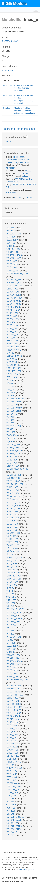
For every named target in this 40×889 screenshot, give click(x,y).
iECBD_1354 (12, 264)
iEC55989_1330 (14, 254)
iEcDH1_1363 (13, 270)
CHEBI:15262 (18, 156)
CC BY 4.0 (28, 197)
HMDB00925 (11, 192)
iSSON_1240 (12, 364)
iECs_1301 (11, 322)
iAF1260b (11, 392)
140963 (28, 170)
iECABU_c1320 (14, 257)
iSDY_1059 (12, 358)
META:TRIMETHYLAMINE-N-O (21, 185)
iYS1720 (10, 416)
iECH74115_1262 (15, 285)
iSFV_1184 (11, 361)
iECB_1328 (12, 260)
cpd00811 (26, 176)
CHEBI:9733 (23, 162)
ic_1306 (10, 245)
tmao (8, 141)
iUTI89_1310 (12, 374)
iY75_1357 (11, 389)
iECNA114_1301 (14, 297)
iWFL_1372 (12, 377)
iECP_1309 (12, 315)
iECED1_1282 (13, 480)
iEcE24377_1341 (14, 282)
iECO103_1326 (14, 300)
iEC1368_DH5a (14, 410)
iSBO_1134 (12, 560)
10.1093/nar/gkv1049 (26, 870)
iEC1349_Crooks (14, 401)
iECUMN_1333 (13, 334)
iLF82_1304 (12, 548)
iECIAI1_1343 (13, 291)
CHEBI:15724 (24, 159)
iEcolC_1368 (12, 312)
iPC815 (10, 428)
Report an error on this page (19, 129)
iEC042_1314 (13, 251)
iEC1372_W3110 (14, 407)
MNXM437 (10, 167)
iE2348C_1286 (13, 248)
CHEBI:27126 (11, 162)
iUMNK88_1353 (14, 370)
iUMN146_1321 (14, 367)
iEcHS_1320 (12, 288)
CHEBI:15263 (11, 159)
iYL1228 (10, 386)
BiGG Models (14, 3)
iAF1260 (10, 230)
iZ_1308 (10, 380)
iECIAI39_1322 (13, 294)
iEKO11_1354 (13, 340)
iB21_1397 (11, 242)
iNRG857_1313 (14, 349)
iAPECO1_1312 (14, 233)
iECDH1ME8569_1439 (17, 273)
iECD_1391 (12, 267)
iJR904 (9, 383)
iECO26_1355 (13, 306)
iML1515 (10, 395)
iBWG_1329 (12, 239)
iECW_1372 (12, 337)
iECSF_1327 (12, 328)
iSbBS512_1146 (14, 355)
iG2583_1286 (13, 346)
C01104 (25, 173)
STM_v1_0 (11, 596)
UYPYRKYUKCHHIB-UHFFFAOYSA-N (19, 180)
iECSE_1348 (12, 325)
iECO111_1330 (14, 303)
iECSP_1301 (12, 331)
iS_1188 (10, 352)
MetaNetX (18, 197)
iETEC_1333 (12, 343)
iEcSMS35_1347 (10, 41)
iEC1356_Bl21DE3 (15, 398)
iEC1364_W (12, 404)
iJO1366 (10, 227)
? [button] (36, 128)
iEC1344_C (12, 413)
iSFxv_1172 (12, 569)
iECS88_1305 (13, 319)
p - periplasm (8, 69)
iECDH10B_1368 (14, 279)
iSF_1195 (11, 236)
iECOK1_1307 (13, 309)
